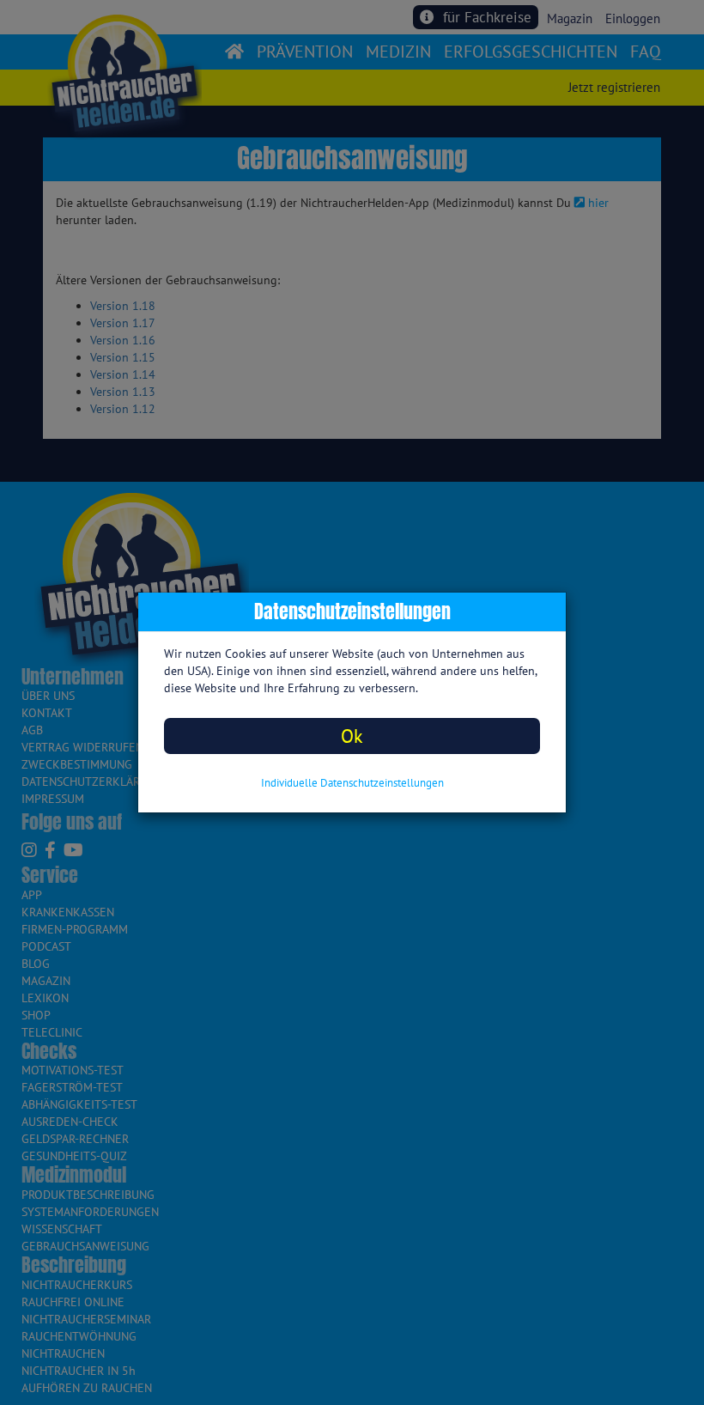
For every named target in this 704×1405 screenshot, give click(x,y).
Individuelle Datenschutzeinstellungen (352, 782)
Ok (352, 735)
